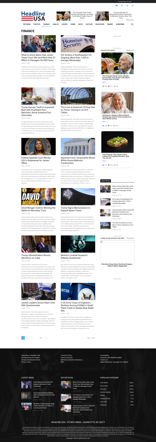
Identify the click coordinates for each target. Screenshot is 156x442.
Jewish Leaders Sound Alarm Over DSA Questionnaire (38, 304)
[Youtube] (117, 6)
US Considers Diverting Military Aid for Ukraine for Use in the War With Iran (44, 395)
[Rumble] (122, 6)
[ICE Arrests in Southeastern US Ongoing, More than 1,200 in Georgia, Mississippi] (78, 43)
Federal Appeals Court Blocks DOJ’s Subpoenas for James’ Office (36, 160)
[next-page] (46, 338)
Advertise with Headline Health (111, 357)
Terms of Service (66, 357)
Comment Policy (66, 355)
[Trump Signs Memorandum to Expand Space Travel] (78, 196)
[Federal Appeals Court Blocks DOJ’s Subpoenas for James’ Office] (38, 146)
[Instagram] (132, 6)
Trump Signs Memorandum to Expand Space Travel (75, 209)
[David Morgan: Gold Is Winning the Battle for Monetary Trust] (38, 196)
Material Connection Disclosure (71, 360)
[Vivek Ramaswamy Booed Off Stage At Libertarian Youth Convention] (26, 384)
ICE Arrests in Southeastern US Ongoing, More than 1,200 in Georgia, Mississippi (76, 58)
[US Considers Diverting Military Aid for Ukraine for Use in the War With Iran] (26, 395)
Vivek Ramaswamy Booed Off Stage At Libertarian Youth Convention (43, 384)
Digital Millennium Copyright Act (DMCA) (114, 362)
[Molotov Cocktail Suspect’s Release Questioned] (78, 244)
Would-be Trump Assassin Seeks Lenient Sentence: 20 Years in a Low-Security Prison (43, 406)
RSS (62, 362)
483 (41, 338)
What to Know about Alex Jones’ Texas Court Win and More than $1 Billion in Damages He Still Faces (38, 58)
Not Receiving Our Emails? (30, 357)
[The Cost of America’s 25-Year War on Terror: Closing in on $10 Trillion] (78, 96)
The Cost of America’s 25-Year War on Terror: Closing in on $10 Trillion (78, 110)
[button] (132, 24)
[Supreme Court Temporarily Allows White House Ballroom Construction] (78, 146)
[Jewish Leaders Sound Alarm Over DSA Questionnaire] (38, 291)
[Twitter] (127, 6)
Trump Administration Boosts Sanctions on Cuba (36, 256)
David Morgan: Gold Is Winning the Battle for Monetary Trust (38, 209)
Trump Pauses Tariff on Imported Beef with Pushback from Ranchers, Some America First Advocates (37, 111)
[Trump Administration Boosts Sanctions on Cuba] (38, 244)
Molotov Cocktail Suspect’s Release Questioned (74, 256)
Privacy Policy (26, 362)
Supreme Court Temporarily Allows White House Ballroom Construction (78, 160)
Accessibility (104, 355)
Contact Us (104, 360)
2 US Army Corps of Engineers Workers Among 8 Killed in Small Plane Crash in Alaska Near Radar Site (77, 306)
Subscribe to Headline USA (30, 355)
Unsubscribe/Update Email (30, 360)
